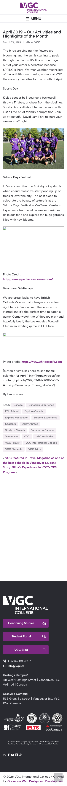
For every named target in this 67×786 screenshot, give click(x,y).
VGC (27, 436)
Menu (36, 18)
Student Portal (21, 636)
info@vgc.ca (16, 666)
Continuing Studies (21, 623)
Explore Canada (34, 411)
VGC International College (41, 442)
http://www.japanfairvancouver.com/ (28, 279)
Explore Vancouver (16, 417)
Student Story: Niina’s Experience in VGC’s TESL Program (30, 467)
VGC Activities (44, 436)
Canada (18, 405)
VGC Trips (34, 449)
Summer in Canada (42, 430)
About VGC (33, 42)
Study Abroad (30, 424)
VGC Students (13, 449)
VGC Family (12, 442)
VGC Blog (21, 650)
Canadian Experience (41, 405)
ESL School (12, 411)
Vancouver (11, 436)
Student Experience (45, 417)
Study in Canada (15, 430)
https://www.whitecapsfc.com (41, 361)
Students (10, 424)
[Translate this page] (58, 777)
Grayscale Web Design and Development (35, 781)
